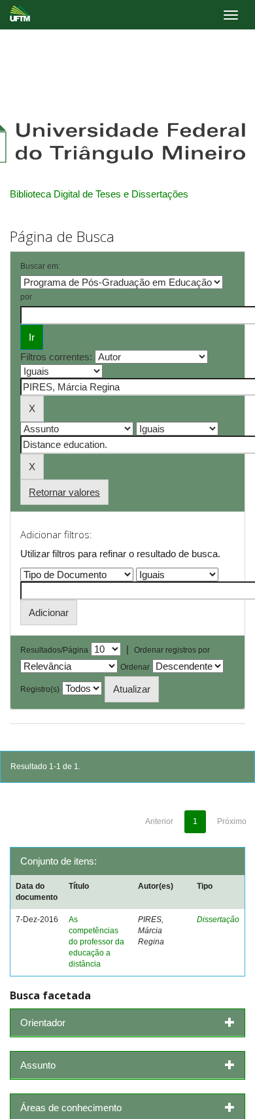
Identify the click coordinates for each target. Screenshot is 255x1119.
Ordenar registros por (172, 650)
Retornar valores (64, 492)
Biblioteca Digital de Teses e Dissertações (99, 193)
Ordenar (135, 667)
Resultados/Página (54, 650)
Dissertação (218, 919)
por (26, 296)
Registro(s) (40, 689)
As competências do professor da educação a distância (96, 942)
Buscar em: (40, 266)
